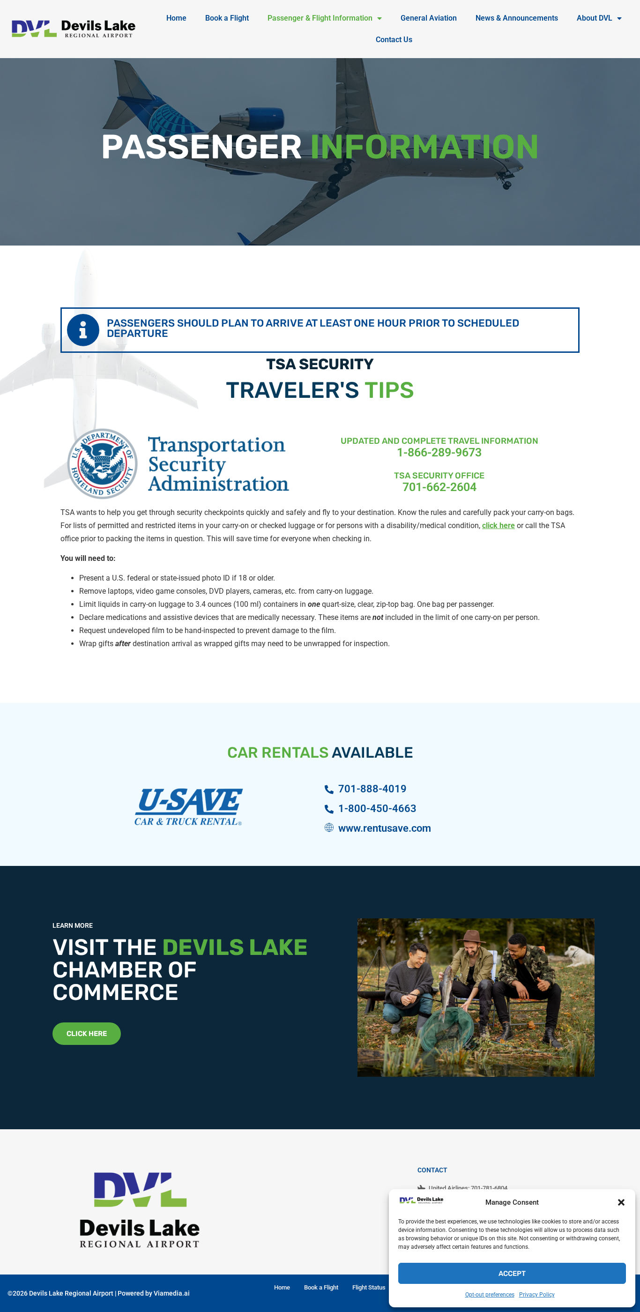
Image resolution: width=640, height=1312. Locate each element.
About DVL (594, 18)
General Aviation (429, 18)
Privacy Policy (537, 1294)
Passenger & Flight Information (320, 18)
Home (176, 18)
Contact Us (394, 39)
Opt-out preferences (489, 1294)
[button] (621, 1202)
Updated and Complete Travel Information (439, 441)
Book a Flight (227, 18)
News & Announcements (517, 18)
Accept (512, 1273)
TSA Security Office (439, 475)
